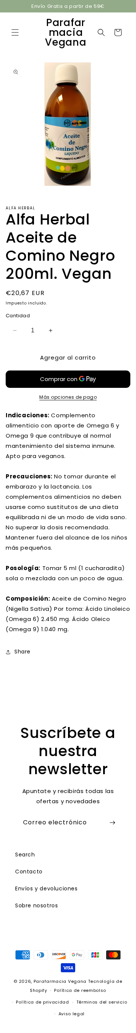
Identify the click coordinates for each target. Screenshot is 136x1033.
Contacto (29, 871)
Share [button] (22, 651)
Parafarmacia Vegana (60, 981)
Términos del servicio (101, 1002)
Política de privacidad (42, 1002)
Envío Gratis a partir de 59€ (68, 6)
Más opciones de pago (68, 397)
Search (25, 854)
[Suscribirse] (112, 823)
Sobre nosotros (36, 905)
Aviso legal (72, 1014)
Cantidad (18, 315)
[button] (15, 32)
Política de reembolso (80, 990)
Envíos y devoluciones (46, 888)
